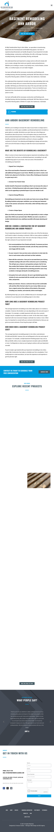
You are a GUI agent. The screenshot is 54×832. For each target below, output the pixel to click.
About (11, 810)
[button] (51, 5)
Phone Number (30, 774)
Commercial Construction (27, 810)
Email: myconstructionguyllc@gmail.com (13, 773)
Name (28, 763)
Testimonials (44, 810)
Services (16, 810)
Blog (31, 813)
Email (28, 768)
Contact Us (25, 813)
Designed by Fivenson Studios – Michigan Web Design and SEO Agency (27, 825)
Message (29, 780)
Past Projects (37, 810)
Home (7, 810)
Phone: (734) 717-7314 (8, 771)
